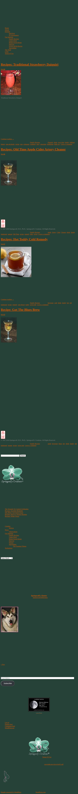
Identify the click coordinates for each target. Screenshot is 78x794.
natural (10, 234)
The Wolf (8, 50)
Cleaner (63, 232)
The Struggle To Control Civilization (16, 509)
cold (55, 303)
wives (35, 234)
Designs (7, 32)
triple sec (57, 144)
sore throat (21, 305)
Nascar (11, 543)
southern (33, 144)
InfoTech (12, 33)
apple (49, 232)
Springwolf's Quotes (39, 596)
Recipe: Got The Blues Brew (20, 309)
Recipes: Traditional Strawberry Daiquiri (29, 64)
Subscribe (8, 683)
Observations (13, 532)
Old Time (16, 234)
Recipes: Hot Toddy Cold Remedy (24, 239)
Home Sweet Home (15, 42)
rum (21, 144)
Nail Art (11, 44)
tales (31, 234)
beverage (51, 303)
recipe (17, 144)
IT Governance (14, 35)
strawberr (43, 144)
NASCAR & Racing (15, 46)
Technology (8, 548)
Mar (3, 69)
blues (60, 444)
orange (10, 445)
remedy (27, 234)
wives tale (33, 305)
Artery (54, 232)
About (7, 30)
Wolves (11, 528)
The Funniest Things (19, 546)
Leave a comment (66, 144)
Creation (7, 526)
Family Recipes (14, 39)
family (67, 142)
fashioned (4, 234)
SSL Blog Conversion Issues (14, 513)
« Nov (3, 664)
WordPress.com (41, 792)
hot (68, 303)
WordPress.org (9, 728)
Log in (7, 722)
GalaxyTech (13, 41)
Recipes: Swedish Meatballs (14, 511)
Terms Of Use (46, 757)
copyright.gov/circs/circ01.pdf (53, 764)
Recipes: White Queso (12, 516)
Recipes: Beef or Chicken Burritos (16, 514)
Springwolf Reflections (40, 597)
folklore (72, 142)
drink (55, 142)
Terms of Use (9, 53)
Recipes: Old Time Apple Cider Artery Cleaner (33, 149)
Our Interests (9, 37)
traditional (50, 144)
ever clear (61, 142)
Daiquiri (50, 142)
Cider (58, 232)
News (7, 530)
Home (7, 28)
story (38, 144)
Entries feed (8, 724)
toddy (27, 305)
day (64, 444)
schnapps (26, 144)
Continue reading (7, 139)
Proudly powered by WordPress (11, 792)
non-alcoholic (10, 144)
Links (7, 52)
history (3, 144)
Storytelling (12, 48)
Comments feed (10, 726)
